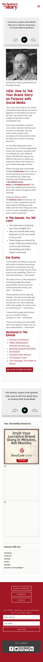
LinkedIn (7, 565)
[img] (15, 40)
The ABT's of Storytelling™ (14, 568)
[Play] (24, 39)
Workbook (21, 594)
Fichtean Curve (15, 200)
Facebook (7, 556)
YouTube (7, 559)
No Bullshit (14, 352)
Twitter (6, 562)
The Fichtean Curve (18, 358)
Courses (21, 600)
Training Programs (21, 588)
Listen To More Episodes (20, 370)
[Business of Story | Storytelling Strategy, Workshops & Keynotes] (10, 6)
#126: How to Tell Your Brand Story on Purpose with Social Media (19, 97)
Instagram (8, 553)
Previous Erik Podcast (19, 340)
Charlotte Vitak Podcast (20, 355)
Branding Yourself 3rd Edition (22, 349)
